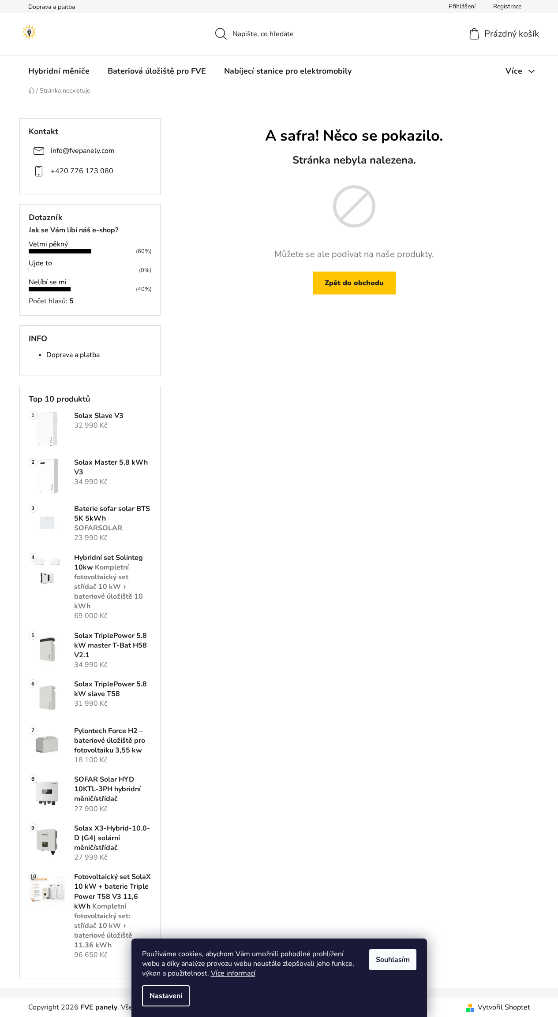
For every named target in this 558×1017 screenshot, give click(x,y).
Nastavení (166, 996)
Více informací (233, 973)
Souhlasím (393, 960)
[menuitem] (58, 71)
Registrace (507, 6)
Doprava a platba (51, 7)
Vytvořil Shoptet (504, 1007)
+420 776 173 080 (82, 170)
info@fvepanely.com (83, 150)
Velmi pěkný (48, 244)
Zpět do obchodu (354, 283)
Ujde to (40, 263)
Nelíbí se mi (48, 282)
